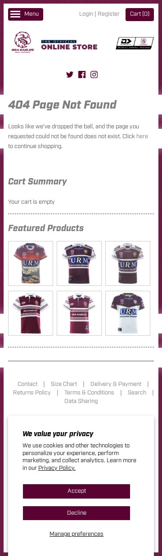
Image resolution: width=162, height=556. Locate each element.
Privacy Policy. (57, 468)
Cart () (139, 14)
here (142, 136)
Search (137, 393)
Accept (77, 491)
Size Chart (64, 384)
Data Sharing (81, 401)
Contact (27, 384)
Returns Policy (32, 393)
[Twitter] (69, 76)
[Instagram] (94, 76)
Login (86, 14)
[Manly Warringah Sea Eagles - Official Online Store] (81, 43)
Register (109, 14)
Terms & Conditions (89, 393)
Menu (31, 14)
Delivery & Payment (115, 384)
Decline (76, 513)
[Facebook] (82, 76)
